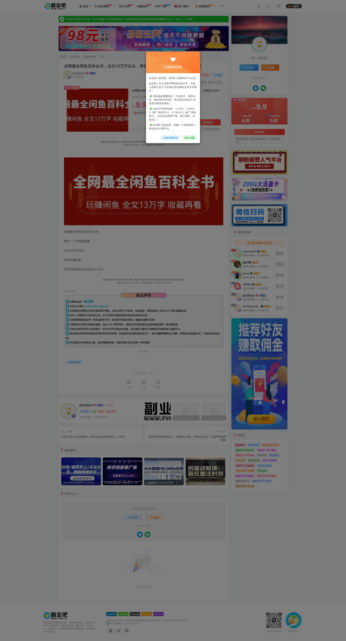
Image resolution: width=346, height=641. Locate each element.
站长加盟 (190, 137)
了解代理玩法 (170, 137)
